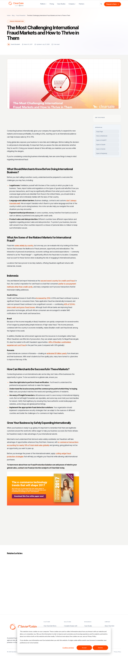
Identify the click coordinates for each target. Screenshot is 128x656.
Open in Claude (100, 144)
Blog (13, 15)
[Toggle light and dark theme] (101, 4)
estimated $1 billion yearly (57, 353)
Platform (42, 4)
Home (8, 15)
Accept (84, 647)
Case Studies (61, 4)
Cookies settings (68, 647)
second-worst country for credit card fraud (57, 281)
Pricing (52, 4)
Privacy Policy (117, 651)
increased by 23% (43, 298)
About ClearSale (109, 626)
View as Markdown (101, 136)
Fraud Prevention (21, 15)
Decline (100, 647)
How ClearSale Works (50, 626)
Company (72, 4)
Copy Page (99, 131)
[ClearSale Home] (16, 4)
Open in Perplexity (101, 153)
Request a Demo (112, 4)
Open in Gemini (100, 149)
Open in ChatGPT (101, 140)
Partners (81, 4)
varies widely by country (23, 246)
